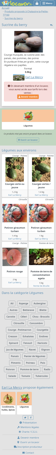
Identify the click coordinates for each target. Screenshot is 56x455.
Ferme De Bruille (41, 286)
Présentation (29, 422)
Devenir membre (28, 96)
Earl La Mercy (14, 195)
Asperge (23, 303)
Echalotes (28, 336)
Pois (42, 362)
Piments (16, 362)
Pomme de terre (29, 369)
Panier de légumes (34, 356)
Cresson (12, 336)
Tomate (25, 376)
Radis (47, 369)
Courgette (42, 329)
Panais (15, 356)
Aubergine (40, 303)
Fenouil (27, 343)
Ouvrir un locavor (29, 140)
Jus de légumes (14, 349)
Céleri (24, 316)
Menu (48, 3)
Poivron (10, 369)
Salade (12, 376)
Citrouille (18, 323)
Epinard (13, 343)
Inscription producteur (29, 446)
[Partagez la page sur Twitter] (25, 417)
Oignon (45, 349)
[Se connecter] (37, 3)
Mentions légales (29, 427)
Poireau (30, 362)
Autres (13, 310)
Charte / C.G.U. (29, 431)
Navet (32, 349)
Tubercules (41, 376)
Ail (11, 303)
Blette (42, 310)
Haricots (42, 343)
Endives (43, 336)
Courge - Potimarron (19, 329)
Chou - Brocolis (41, 316)
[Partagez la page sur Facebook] (30, 417)
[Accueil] (17, 2)
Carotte (10, 316)
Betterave (28, 310)
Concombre (36, 323)
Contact (29, 452)
